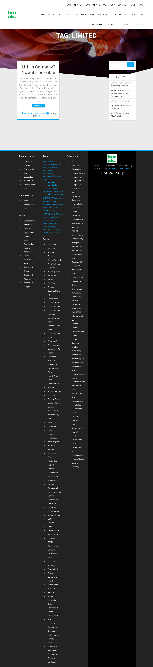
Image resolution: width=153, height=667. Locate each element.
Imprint (51, 434)
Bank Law (137, 4)
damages (75, 242)
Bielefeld (51, 283)
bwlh (45, 170)
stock (53, 229)
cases (51, 170)
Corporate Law (96, 4)
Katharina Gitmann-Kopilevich (52, 457)
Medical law (29, 180)
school (51, 220)
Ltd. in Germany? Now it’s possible (38, 69)
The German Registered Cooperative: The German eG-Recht (53, 654)
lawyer (55, 211)
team (60, 233)
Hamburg (52, 422)
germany (48, 198)
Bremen (51, 287)
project (56, 217)
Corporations (48, 188)
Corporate (74, 4)
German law (55, 194)
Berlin (50, 279)
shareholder (48, 223)
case (49, 170)
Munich (51, 523)
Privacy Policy (53, 569)
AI (72, 161)
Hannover (52, 426)
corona (50, 179)
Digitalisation (77, 246)
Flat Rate (51, 387)
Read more (38, 105)
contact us (45, 179)
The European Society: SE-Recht (53, 639)
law (45, 210)
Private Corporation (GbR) (53, 577)
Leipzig (51, 465)
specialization (46, 229)
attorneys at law (51, 161)
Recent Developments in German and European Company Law (121, 93)
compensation (78, 180)
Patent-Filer (29, 263)
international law (50, 207)
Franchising (76, 281)
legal (56, 213)
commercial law (49, 176)
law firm (50, 211)
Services (127, 24)
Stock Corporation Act (77, 447)
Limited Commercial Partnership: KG (54, 488)
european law (77, 277)
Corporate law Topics (55, 14)
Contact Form (53, 302)
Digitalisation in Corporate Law (77, 254)
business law (56, 164)
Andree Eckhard (54, 260)
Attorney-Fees (54, 271)
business (46, 164)
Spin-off (75, 432)
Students (55, 233)
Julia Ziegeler (53, 441)
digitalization (48, 191)
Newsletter (76, 354)
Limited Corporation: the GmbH (53, 500)
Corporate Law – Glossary (93, 14)
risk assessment (78, 393)
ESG (73, 273)
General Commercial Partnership (77, 289)
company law (77, 177)
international (57, 204)
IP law (26, 236)
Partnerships (48, 217)
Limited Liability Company (76, 339)
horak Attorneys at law (34, 113)
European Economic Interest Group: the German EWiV (54, 364)
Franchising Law (54, 391)
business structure (51, 167)
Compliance (118, 4)
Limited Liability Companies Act (78, 327)
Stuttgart (52, 631)
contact (59, 176)
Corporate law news (129, 14)
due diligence (77, 269)
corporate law (51, 185)
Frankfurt (52, 395)
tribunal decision (47, 236)
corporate (49, 182)
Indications (52, 438)
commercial (48, 173)
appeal (44, 161)
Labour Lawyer (30, 177)
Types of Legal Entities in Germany (78, 463)
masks (61, 214)
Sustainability (77, 455)
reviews (46, 220)
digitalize (59, 191)
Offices (112, 24)
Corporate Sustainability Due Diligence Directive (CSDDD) (77, 223)
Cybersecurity (77, 238)
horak (48, 201)
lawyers (48, 214)
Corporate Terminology (120, 101)
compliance (76, 184)
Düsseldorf (52, 341)
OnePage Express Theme (119, 168)
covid (55, 188)
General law (76, 296)
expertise (45, 195)
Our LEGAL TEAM (91, 24)
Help (140, 24)
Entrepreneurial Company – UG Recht (54, 349)
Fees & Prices (53, 376)
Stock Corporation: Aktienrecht (53, 623)
